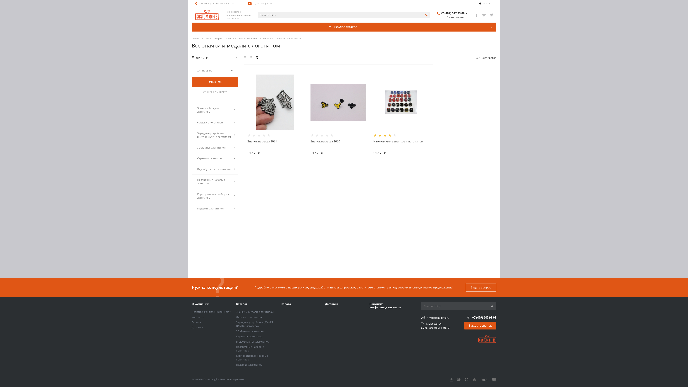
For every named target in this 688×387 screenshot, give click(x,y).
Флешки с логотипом (249, 317)
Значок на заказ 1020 (325, 141)
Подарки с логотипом (249, 364)
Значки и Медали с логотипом (255, 312)
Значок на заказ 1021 (262, 141)
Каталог (241, 304)
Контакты (198, 317)
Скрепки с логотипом (249, 336)
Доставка (197, 327)
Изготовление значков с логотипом (398, 141)
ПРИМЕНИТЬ (215, 82)
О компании (200, 304)
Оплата (196, 322)
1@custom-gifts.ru (262, 3)
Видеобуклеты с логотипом (252, 341)
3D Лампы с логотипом (250, 331)
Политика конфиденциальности (211, 312)
